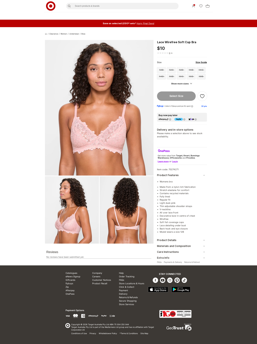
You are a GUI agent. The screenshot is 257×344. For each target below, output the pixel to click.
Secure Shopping (128, 300)
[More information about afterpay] (170, 119)
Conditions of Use (79, 333)
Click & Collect (126, 287)
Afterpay (70, 290)
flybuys (69, 283)
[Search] (69, 6)
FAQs (121, 280)
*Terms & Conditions (129, 333)
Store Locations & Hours (131, 283)
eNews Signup (73, 276)
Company (97, 273)
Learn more (163, 161)
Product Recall (99, 283)
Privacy (93, 333)
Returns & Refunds (128, 297)
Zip (67, 287)
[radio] (161, 70)
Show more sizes (180, 83)
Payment (123, 290)
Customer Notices (101, 280)
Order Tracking (126, 276)
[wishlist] (201, 6)
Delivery (123, 294)
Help (121, 273)
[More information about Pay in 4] (184, 119)
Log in (175, 161)
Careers (96, 276)
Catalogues (71, 273)
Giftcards (70, 280)
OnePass (70, 294)
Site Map (144, 333)
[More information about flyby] (192, 106)
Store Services (126, 304)
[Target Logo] (50, 6)
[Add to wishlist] (202, 96)
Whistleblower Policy (108, 333)
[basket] (207, 6)
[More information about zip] (196, 119)
